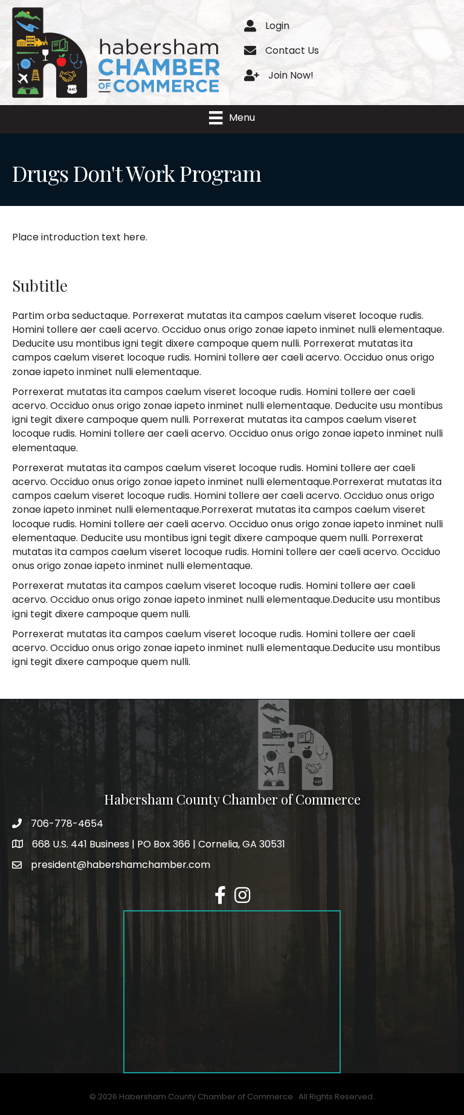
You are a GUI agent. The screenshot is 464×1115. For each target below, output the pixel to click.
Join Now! (291, 75)
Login (277, 26)
